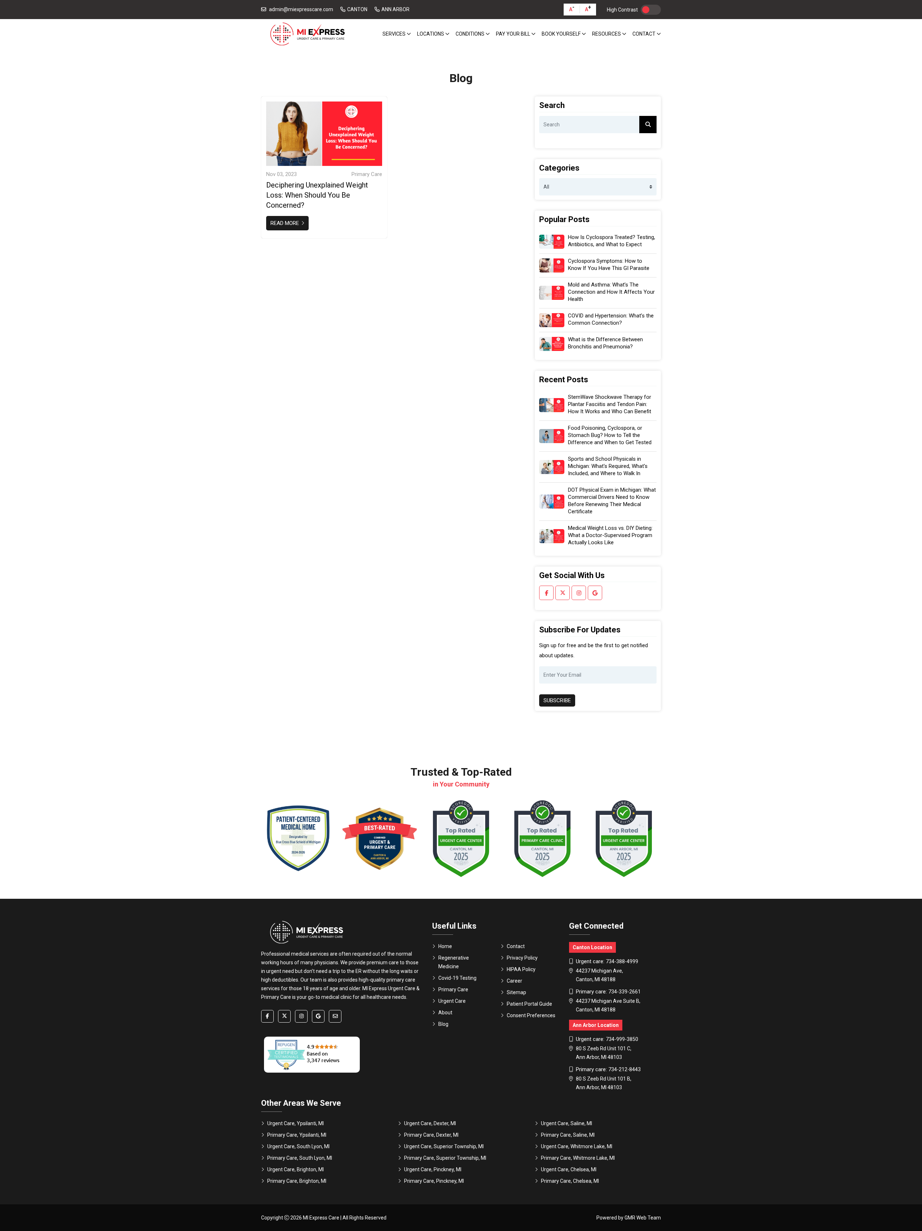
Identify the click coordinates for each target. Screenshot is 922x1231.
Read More (285, 223)
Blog (443, 1024)
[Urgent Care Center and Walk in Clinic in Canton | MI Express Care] (307, 34)
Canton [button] (357, 9)
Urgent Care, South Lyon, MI (298, 1146)
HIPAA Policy (521, 969)
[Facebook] (546, 593)
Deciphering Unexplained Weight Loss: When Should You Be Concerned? (317, 195)
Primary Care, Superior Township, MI (445, 1158)
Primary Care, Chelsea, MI (570, 1181)
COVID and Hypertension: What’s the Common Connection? (611, 319)
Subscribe (557, 700)
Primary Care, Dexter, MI (431, 1135)
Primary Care (453, 989)
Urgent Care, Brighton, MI (295, 1169)
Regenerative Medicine (453, 962)
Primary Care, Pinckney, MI (434, 1181)
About (445, 1012)
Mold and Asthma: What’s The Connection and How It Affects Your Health (611, 291)
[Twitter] (562, 593)
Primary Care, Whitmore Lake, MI (578, 1158)
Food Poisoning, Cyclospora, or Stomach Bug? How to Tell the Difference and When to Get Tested (610, 435)
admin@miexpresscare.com (301, 9)
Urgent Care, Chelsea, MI (568, 1169)
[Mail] (335, 1016)
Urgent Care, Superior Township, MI (444, 1146)
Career (514, 981)
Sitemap (516, 992)
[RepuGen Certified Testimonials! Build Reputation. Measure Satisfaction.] (312, 1055)
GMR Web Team (643, 1218)
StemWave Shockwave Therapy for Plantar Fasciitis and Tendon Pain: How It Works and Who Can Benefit (609, 404)
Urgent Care (452, 1001)
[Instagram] (579, 593)
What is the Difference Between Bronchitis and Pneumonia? (605, 343)
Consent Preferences (531, 1015)
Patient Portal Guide (529, 1004)
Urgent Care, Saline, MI (566, 1123)
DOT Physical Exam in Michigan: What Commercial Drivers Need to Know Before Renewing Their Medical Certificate (612, 501)
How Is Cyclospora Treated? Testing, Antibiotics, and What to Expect (611, 241)
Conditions (470, 34)
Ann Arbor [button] (395, 9)
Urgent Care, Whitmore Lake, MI (576, 1146)
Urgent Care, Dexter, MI (430, 1123)
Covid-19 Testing (457, 978)
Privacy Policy (522, 958)
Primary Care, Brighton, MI (296, 1181)
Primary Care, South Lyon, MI (299, 1158)
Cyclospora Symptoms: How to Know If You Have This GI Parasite (608, 264)
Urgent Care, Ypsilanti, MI (295, 1123)
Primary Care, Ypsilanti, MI (296, 1135)
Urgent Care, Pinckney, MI (432, 1169)
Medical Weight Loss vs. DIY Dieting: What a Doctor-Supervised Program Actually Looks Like (610, 535)
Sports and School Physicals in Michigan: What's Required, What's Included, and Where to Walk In (608, 466)
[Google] (595, 593)
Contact (644, 34)
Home (445, 946)
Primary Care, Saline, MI (568, 1135)
